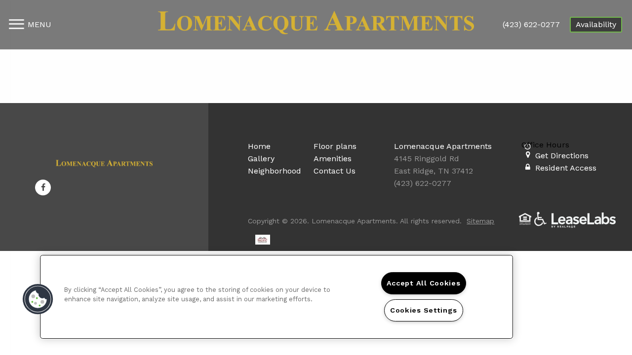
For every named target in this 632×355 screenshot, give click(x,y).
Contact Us (335, 171)
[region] (277, 296)
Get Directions (562, 155)
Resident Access (565, 168)
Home (259, 146)
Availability (596, 24)
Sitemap (480, 221)
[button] (43, 187)
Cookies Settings (423, 310)
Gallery (261, 158)
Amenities (333, 158)
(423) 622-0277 (531, 24)
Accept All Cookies (424, 283)
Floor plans (335, 146)
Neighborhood (274, 171)
